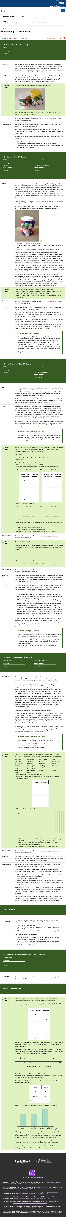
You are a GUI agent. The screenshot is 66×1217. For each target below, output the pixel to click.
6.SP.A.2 (6, 170)
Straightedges (38, 377)
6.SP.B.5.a (6, 963)
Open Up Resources (53, 1192)
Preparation (6, 38)
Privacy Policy (26, 1177)
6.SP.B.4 (6, 165)
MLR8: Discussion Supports (42, 165)
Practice (24, 38)
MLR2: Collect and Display (41, 372)
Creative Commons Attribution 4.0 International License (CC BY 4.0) (20, 1188)
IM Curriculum (60, 1)
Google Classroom (59, 5)
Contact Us (61, 3)
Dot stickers (38, 170)
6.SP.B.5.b (6, 965)
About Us (61, 2)
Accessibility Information (37, 1177)
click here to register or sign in (49, 118)
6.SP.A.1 (6, 53)
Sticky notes (38, 173)
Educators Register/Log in (57, 6)
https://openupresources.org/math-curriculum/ (47, 1184)
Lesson (16, 38)
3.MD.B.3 (6, 666)
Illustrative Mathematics (42, 1187)
